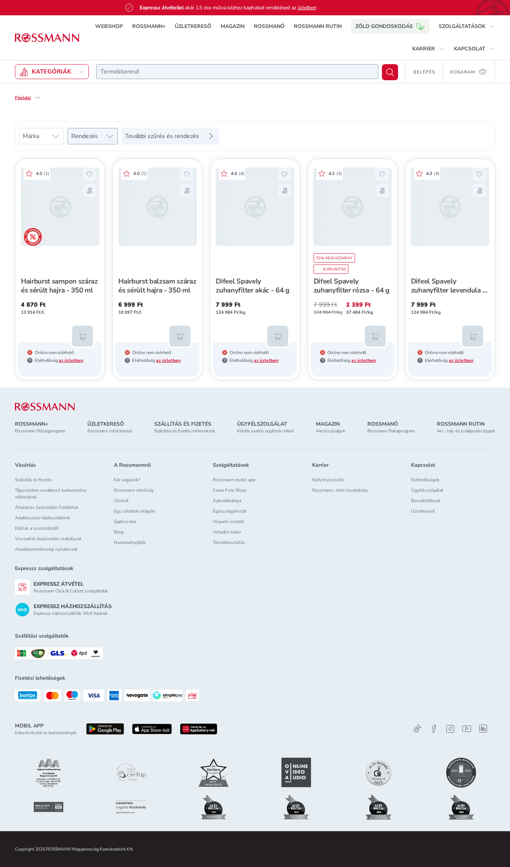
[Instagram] (450, 728)
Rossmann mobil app (234, 480)
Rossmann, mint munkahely (340, 490)
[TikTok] (417, 728)
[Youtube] (466, 728)
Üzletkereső (423, 511)
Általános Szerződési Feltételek (46, 507)
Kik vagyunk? (127, 480)
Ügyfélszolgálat (427, 490)
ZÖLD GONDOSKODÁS (384, 26)
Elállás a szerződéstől (37, 528)
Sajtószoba (125, 522)
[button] (467, 26)
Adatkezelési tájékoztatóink (42, 518)
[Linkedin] (483, 728)
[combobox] (237, 71)
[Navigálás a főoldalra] (47, 38)
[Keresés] (390, 72)
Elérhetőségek (425, 480)
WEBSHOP (109, 26)
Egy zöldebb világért (134, 511)
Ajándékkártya (227, 501)
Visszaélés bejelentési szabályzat (48, 539)
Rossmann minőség (133, 490)
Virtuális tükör (227, 532)
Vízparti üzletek (228, 522)
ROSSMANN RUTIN (318, 26)
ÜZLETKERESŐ (193, 26)
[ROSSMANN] (45, 407)
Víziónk (121, 501)
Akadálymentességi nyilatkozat (46, 549)
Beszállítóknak (426, 501)
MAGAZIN (233, 26)
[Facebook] (433, 728)
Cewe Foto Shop (229, 490)
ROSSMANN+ (148, 26)
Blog (119, 532)
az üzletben (71, 360)
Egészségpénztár (230, 511)
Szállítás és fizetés (33, 480)
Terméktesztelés (229, 542)
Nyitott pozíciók (328, 480)
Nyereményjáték (130, 542)
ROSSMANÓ (269, 26)
